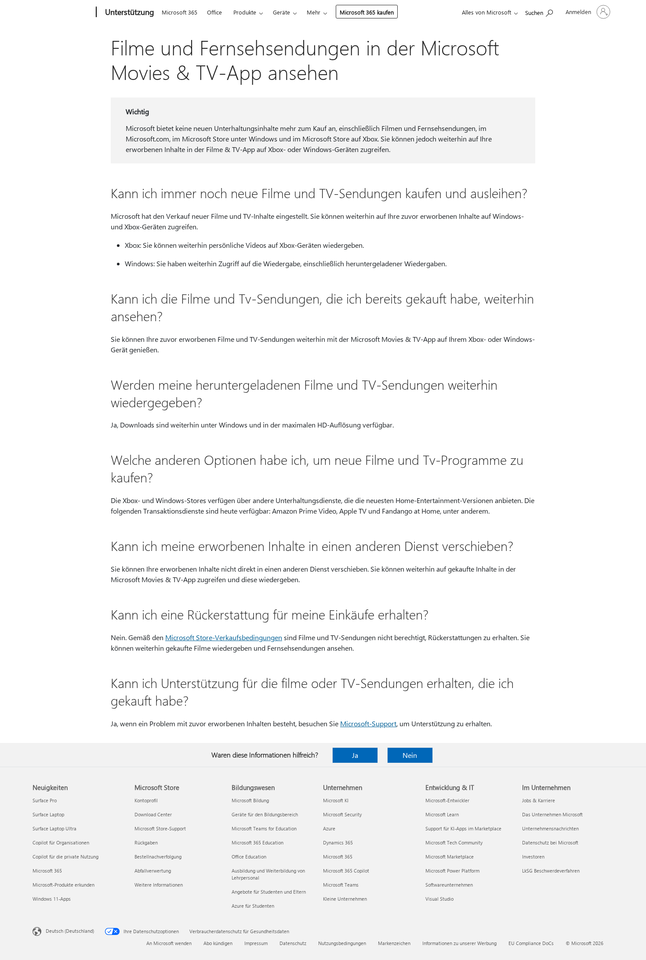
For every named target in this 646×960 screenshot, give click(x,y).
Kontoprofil (146, 800)
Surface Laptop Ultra (54, 828)
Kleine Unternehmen (345, 898)
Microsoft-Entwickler (447, 800)
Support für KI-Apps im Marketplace (463, 828)
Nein (410, 755)
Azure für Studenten (253, 905)
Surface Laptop (48, 814)
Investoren (533, 856)
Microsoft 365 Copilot (346, 870)
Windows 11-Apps (52, 898)
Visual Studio (439, 898)
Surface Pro (45, 800)
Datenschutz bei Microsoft (550, 842)
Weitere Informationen (158, 884)
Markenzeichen (394, 943)
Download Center (153, 814)
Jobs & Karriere (538, 800)
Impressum (256, 943)
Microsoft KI (335, 800)
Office (214, 12)
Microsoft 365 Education (257, 842)
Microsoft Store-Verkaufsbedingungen (223, 637)
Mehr (313, 12)
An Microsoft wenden (169, 943)
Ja (355, 755)
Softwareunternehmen (449, 884)
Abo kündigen (217, 943)
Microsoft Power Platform (452, 870)
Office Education (249, 856)
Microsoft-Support (368, 723)
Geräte (281, 12)
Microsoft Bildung (250, 800)
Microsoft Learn (442, 814)
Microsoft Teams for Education (264, 828)
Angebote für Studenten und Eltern (269, 891)
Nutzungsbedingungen (342, 943)
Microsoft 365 (179, 12)
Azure (329, 828)
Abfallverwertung (152, 870)
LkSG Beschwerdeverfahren (551, 870)
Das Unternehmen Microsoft (552, 814)
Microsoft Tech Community (454, 842)
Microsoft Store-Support (160, 828)
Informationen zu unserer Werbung (459, 943)
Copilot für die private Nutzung (65, 856)
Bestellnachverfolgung (157, 856)
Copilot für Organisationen (61, 842)
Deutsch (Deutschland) (70, 930)
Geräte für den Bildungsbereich (265, 814)
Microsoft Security (342, 814)
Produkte (244, 12)
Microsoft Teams (341, 884)
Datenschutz (292, 943)
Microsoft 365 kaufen (367, 12)
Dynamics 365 (338, 842)
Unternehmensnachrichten (550, 828)
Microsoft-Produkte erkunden (63, 884)
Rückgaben (146, 842)
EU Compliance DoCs (531, 943)
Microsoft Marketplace (449, 856)
